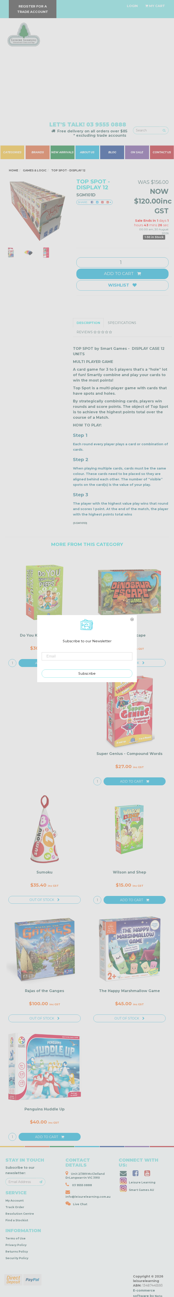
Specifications (122, 327)
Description (88, 327)
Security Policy (16, 1262)
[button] (104, 1292)
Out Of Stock (42, 904)
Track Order (14, 1211)
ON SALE (137, 152)
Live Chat (80, 1208)
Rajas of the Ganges (44, 995)
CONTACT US (162, 152)
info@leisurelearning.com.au (88, 1201)
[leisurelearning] (23, 33)
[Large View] (10, 252)
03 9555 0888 (106, 124)
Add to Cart (119, 278)
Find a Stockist (16, 1224)
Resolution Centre (19, 1218)
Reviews (85, 337)
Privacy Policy (16, 1249)
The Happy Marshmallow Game (129, 995)
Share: (83, 202)
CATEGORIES (12, 152)
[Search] (164, 130)
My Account (14, 1205)
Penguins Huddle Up (44, 1114)
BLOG (112, 152)
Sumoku (44, 877)
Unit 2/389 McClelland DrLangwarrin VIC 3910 (85, 1180)
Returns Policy (16, 1256)
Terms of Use (15, 1243)
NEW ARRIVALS (62, 152)
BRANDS (37, 152)
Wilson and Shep (129, 877)
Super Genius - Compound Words (129, 758)
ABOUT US (87, 152)
